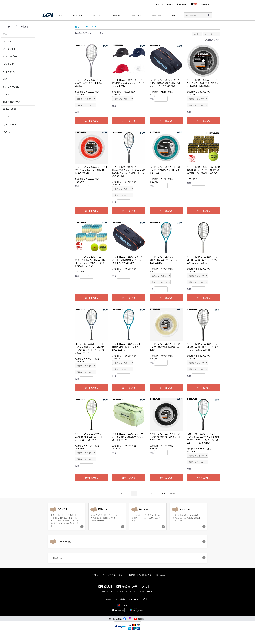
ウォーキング (9, 71)
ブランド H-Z (156, 16)
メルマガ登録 (142, 599)
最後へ (173, 493)
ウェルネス (117, 16)
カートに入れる (91, 121)
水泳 (5, 79)
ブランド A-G (136, 16)
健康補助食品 (9, 109)
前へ (121, 493)
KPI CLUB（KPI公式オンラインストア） (127, 586)
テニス (60, 16)
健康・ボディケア (11, 101)
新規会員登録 (181, 4)
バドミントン (97, 16)
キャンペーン (9, 124)
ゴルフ (6, 94)
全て (77, 26)
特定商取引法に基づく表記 (140, 575)
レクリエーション (11, 86)
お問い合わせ (160, 575)
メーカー (7, 116)
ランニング (8, 63)
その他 (6, 131)
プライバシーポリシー (116, 575)
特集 (173, 16)
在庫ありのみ (213, 39)
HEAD (95, 26)
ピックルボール (10, 56)
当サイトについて (96, 575)
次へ (163, 493)
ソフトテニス (77, 16)
